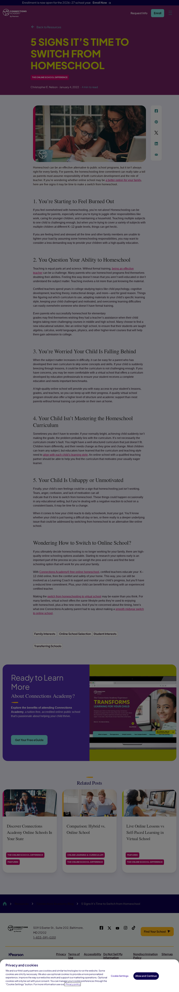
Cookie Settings (119, 975)
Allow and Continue (146, 975)
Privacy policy (73, 984)
